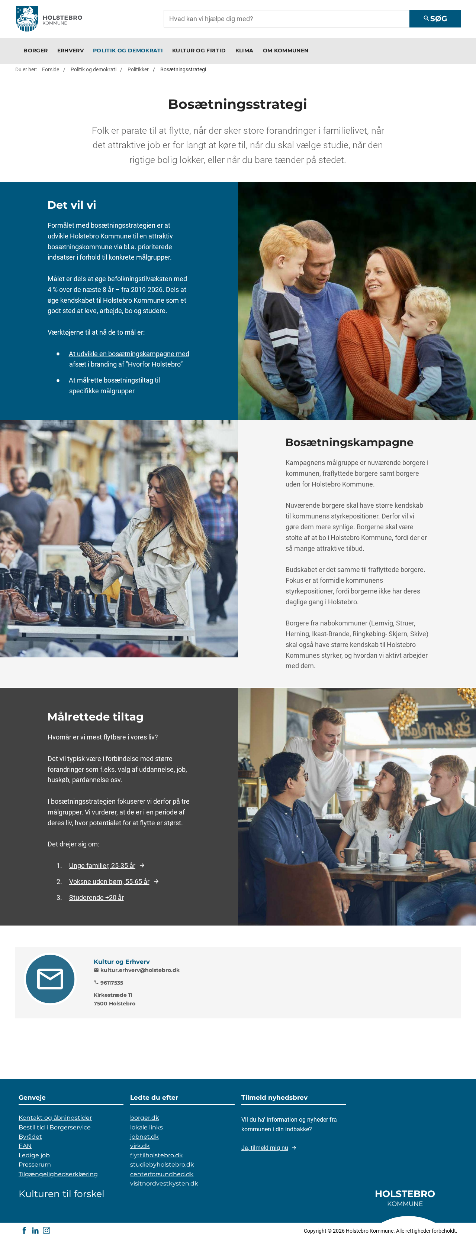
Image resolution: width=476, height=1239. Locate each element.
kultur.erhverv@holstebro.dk (137, 970)
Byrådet (30, 1136)
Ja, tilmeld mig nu (264, 1147)
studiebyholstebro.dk (162, 1164)
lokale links (146, 1127)
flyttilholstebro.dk (156, 1155)
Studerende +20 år (96, 897)
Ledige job (34, 1155)
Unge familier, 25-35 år (102, 865)
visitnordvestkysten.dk (164, 1183)
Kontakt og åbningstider (55, 1117)
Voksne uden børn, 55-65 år (109, 881)
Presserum (35, 1164)
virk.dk (140, 1145)
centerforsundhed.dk (162, 1174)
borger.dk (144, 1117)
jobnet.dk (144, 1136)
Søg (435, 18)
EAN (25, 1145)
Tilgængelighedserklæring (58, 1174)
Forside (50, 69)
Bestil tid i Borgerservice (55, 1127)
